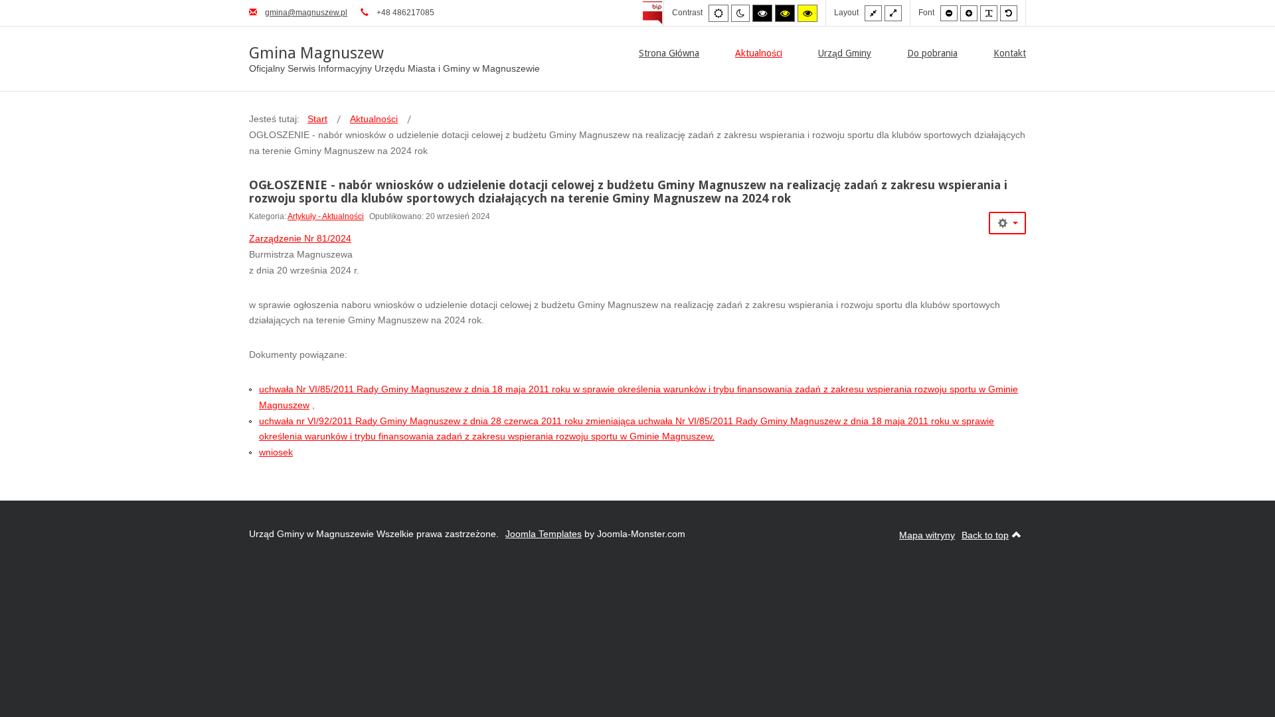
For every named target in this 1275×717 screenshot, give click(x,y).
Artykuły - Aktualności (326, 216)
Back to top (985, 535)
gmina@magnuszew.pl (306, 12)
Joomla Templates (543, 533)
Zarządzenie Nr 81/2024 (300, 238)
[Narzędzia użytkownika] (1007, 223)
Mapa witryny (927, 535)
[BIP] (653, 12)
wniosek (276, 452)
